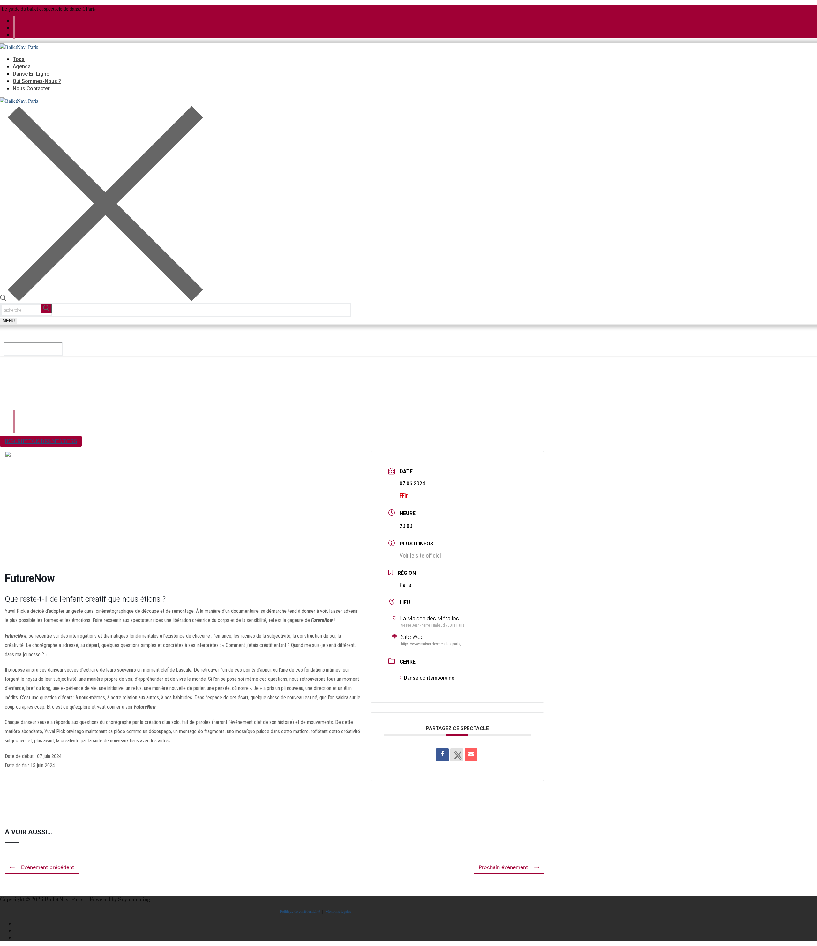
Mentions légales (338, 911)
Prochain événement (503, 867)
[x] (14, 20)
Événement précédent (47, 867)
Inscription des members (41, 441)
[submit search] (46, 308)
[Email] (471, 754)
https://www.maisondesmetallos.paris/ (431, 644)
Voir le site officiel (420, 555)
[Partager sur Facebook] (442, 754)
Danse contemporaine (429, 677)
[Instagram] (14, 34)
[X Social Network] (456, 754)
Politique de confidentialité (300, 911)
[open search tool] (101, 299)
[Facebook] (14, 27)
